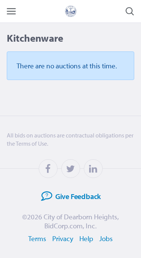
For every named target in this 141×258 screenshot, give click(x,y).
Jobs (106, 238)
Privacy (62, 238)
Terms (37, 238)
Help (86, 238)
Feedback (78, 196)
